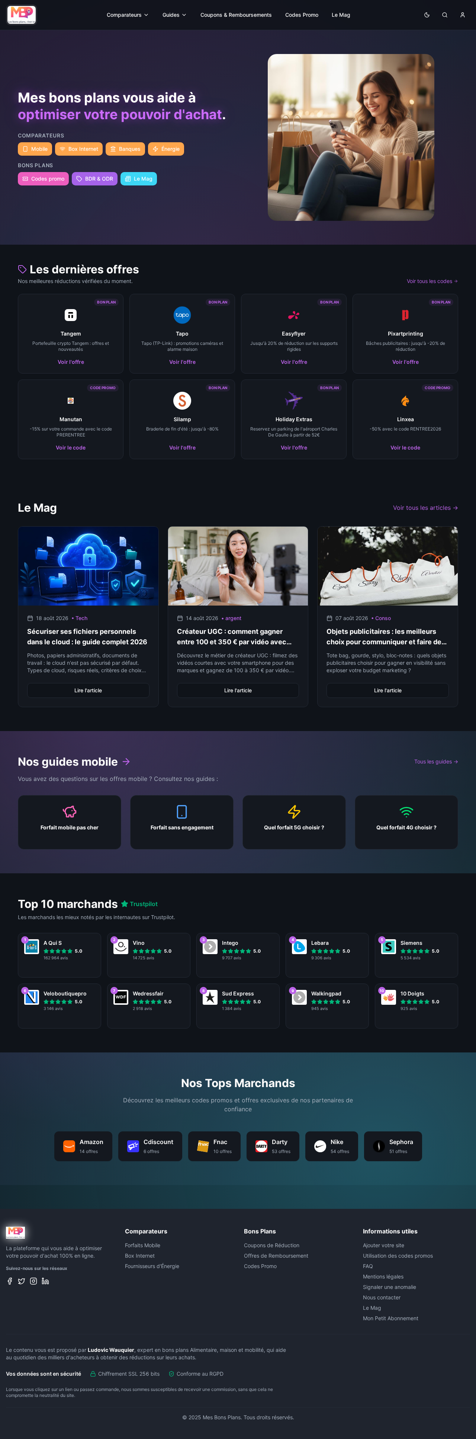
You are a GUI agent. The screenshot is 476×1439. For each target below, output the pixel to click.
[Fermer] (310, 658)
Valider (238, 759)
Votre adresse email (191, 725)
